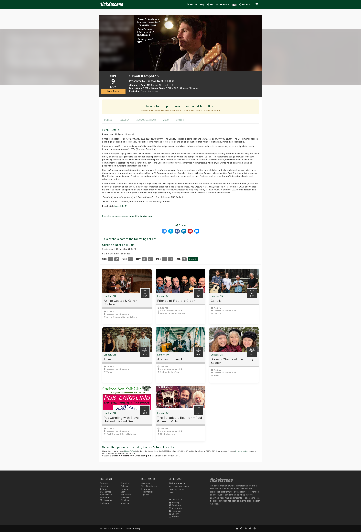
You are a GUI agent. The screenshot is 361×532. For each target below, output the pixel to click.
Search (193, 4)
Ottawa (103, 489)
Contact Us (176, 500)
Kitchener (125, 497)
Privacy (136, 528)
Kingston (104, 486)
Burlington (105, 503)
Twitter (175, 517)
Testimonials (147, 492)
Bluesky (175, 502)
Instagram (176, 508)
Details (108, 120)
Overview (145, 483)
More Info (120, 206)
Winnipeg (125, 500)
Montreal (125, 503)
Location (124, 120)
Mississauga (106, 500)
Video (166, 120)
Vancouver (126, 495)
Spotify (180, 120)
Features (145, 489)
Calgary (124, 486)
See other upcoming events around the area (127, 216)
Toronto (104, 483)
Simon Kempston (149, 91)
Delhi (123, 492)
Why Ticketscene (149, 486)
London (124, 489)
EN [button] (211, 4)
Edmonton (105, 497)
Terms (128, 528)
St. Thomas (105, 492)
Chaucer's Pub (129, 451)
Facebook (176, 505)
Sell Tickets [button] (221, 4)
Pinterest (176, 511)
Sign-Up (145, 495)
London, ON (168, 85)
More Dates (113, 91)
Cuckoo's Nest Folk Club (118, 245)
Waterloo (125, 483)
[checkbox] (244, 4)
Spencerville (106, 495)
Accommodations (146, 120)
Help (202, 4)
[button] (234, 4)
